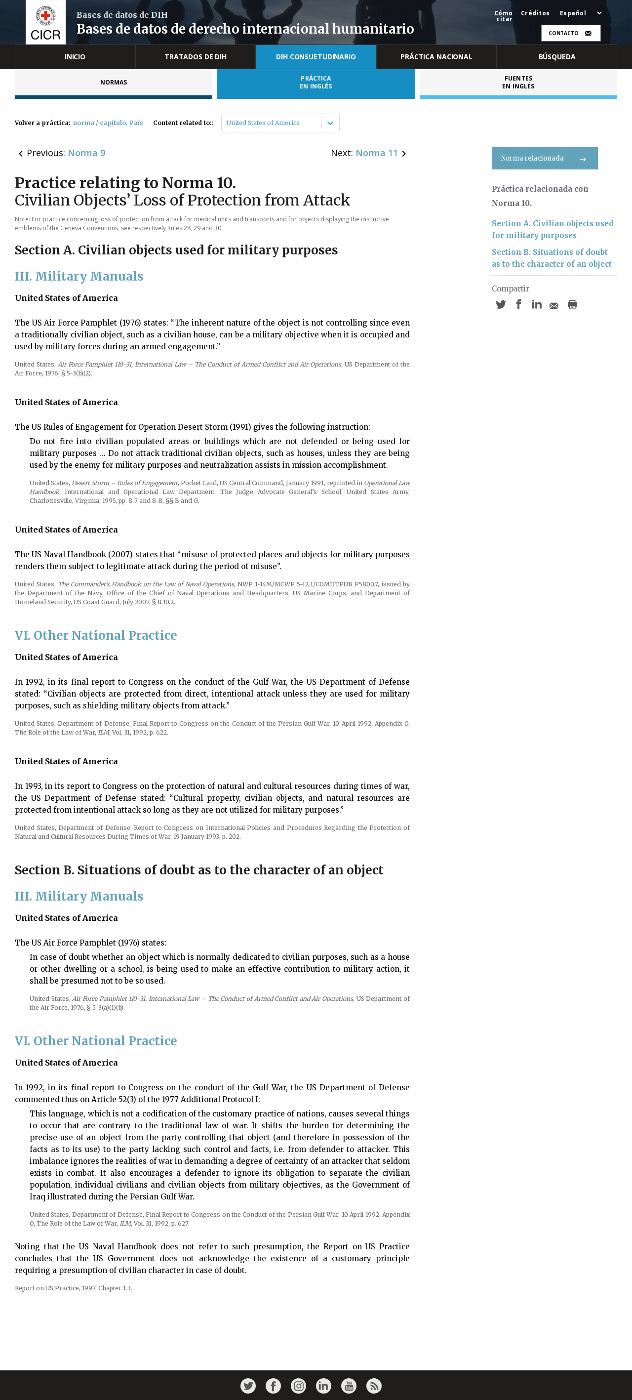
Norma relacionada (532, 158)
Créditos (535, 13)
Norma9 (86, 153)
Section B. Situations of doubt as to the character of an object (552, 258)
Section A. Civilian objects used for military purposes (553, 229)
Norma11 (377, 153)
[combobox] (227, 123)
